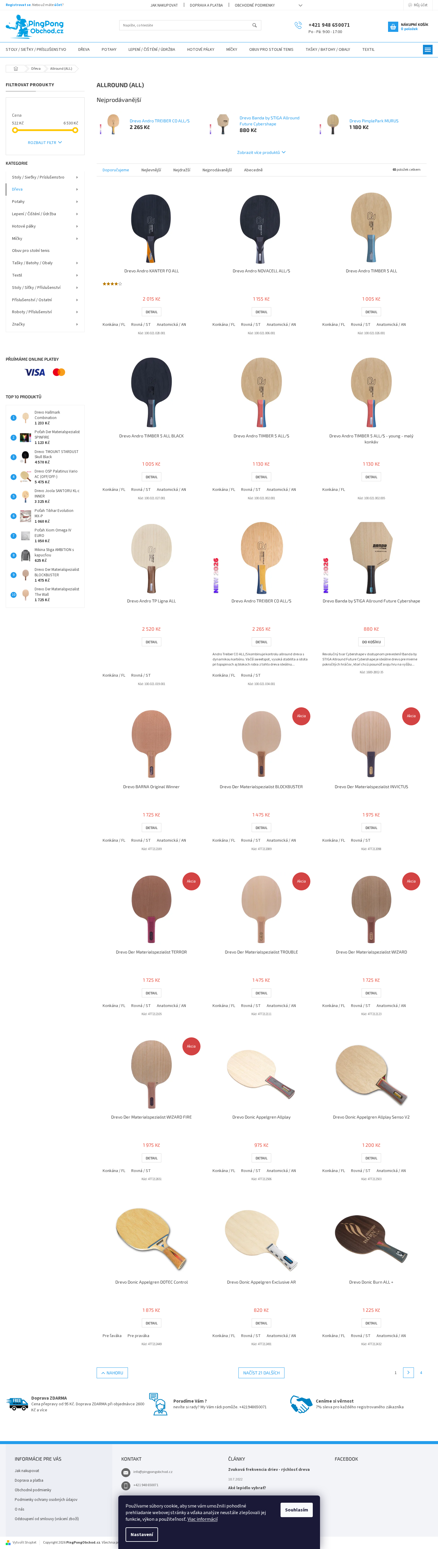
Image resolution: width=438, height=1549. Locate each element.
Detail (151, 312)
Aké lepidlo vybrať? (247, 1488)
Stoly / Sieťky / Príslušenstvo (38, 177)
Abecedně (253, 170)
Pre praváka (138, 1336)
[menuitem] (84, 49)
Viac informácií (203, 1519)
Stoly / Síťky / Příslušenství (36, 288)
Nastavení (142, 1534)
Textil (17, 275)
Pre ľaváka (112, 1336)
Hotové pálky (24, 226)
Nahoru (115, 1372)
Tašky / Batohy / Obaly (32, 263)
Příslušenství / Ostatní (32, 300)
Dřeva (17, 189)
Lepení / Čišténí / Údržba (34, 214)
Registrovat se (18, 5)
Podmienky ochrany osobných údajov (46, 1499)
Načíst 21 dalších (261, 1372)
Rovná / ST (141, 325)
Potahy (18, 202)
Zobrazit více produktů (258, 152)
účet (58, 5)
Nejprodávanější (217, 170)
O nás (19, 1509)
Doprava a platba (206, 5)
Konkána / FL (114, 325)
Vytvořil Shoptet (24, 1542)
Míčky (17, 239)
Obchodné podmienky (255, 5)
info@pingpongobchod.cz (152, 1471)
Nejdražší (181, 170)
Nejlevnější (151, 170)
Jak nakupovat (164, 5)
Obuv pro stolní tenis (31, 251)
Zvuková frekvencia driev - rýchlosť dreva (269, 1470)
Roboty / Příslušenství (32, 312)
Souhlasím (296, 1510)
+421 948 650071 (145, 1485)
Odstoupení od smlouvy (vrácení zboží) (47, 1519)
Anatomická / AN (171, 325)
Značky (18, 324)
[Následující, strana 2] (408, 1372)
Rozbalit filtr (42, 143)
